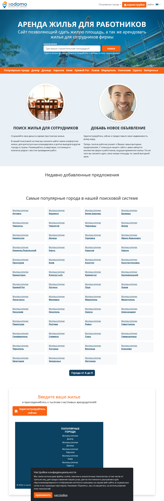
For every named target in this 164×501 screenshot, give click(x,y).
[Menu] (158, 4)
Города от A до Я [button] (82, 373)
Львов (95, 70)
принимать (43, 495)
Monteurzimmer (21, 212)
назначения (50, 44)
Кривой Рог (82, 70)
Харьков (58, 70)
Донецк (46, 70)
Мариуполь (108, 70)
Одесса (137, 70)
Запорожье (151, 70)
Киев (69, 70)
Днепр (35, 70)
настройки (61, 495)
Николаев (124, 70)
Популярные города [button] (109, 4)
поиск (111, 48)
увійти (150, 4)
